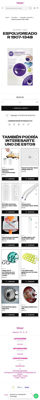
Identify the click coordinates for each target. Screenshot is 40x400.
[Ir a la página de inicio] (20, 2)
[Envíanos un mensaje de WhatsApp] (36, 396)
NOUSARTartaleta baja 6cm (9, 307)
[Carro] (37, 8)
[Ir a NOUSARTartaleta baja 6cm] (10, 295)
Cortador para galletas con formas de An (29, 272)
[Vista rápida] (16, 159)
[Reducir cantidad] (3, 102)
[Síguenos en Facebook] (24, 332)
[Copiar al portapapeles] (28, 124)
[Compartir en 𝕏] (14, 124)
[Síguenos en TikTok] (26, 332)
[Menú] (2, 8)
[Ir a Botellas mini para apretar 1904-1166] (10, 192)
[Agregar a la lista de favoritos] (16, 155)
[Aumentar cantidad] (37, 102)
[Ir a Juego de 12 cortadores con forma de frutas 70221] (10, 258)
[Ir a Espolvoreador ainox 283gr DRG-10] (30, 157)
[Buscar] (30, 8)
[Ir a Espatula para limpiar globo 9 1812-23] (10, 225)
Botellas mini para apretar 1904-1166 (9, 205)
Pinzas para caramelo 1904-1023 (29, 205)
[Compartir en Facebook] (9, 124)
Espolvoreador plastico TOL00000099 (8, 170)
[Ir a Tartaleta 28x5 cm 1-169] (30, 295)
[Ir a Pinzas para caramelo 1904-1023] (30, 192)
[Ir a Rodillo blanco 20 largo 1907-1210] (30, 225)
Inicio (7, 17)
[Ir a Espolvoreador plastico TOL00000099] (10, 157)
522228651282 (20, 366)
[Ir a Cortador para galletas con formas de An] (30, 258)
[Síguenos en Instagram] (21, 332)
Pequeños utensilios (26, 17)
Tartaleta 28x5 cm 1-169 (29, 307)
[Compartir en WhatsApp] (18, 124)
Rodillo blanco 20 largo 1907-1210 (28, 238)
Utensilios (15, 17)
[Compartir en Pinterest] (23, 124)
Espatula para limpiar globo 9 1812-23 (10, 238)
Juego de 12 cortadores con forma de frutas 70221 (8, 273)
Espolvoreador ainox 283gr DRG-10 (29, 168)
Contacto (20, 344)
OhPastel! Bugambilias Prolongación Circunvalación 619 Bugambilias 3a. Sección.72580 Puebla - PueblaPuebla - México (20, 374)
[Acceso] (34, 8)
